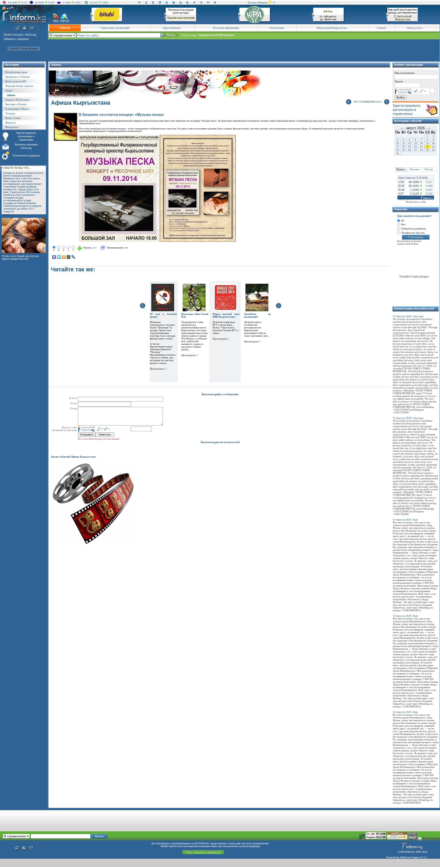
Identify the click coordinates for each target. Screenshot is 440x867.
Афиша (11, 95)
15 (427, 143)
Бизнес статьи (12, 118)
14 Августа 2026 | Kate (405, 519)
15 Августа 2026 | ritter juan (408, 316)
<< (401, 128)
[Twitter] (59, 257)
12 (409, 143)
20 (415, 146)
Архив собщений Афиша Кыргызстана (73, 456)
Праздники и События (17, 76)
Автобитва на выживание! (257, 315)
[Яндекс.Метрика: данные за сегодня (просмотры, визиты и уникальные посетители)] (429, 839)
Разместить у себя (416, 201)
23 (433, 146)
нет (126, 247)
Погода (429, 169)
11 (403, 143)
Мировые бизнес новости (19, 86)
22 (427, 146)
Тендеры (10, 113)
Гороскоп (415, 169)
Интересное (11, 127)
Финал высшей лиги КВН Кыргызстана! (226, 315)
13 (415, 143)
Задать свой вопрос (408, 243)
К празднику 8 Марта (17, 108)
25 (403, 150)
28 (421, 150)
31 (397, 153)
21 (421, 146)
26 (409, 150)
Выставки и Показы (15, 104)
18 (403, 146)
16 (433, 143)
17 (397, 146)
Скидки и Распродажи (17, 99)
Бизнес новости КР (15, 81)
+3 (273, 2)
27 (415, 150)
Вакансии (10, 122)
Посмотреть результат (409, 241)
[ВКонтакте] (54, 257)
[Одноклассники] (63, 257)
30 (433, 150)
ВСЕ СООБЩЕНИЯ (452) (368, 101)
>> (429, 128)
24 (397, 150)
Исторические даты (16, 72)
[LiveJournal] (73, 257)
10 (397, 143)
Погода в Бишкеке (258, 2)
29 (427, 150)
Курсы (400, 169)
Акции (8, 90)
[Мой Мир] (68, 257)
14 (421, 143)
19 (409, 146)
